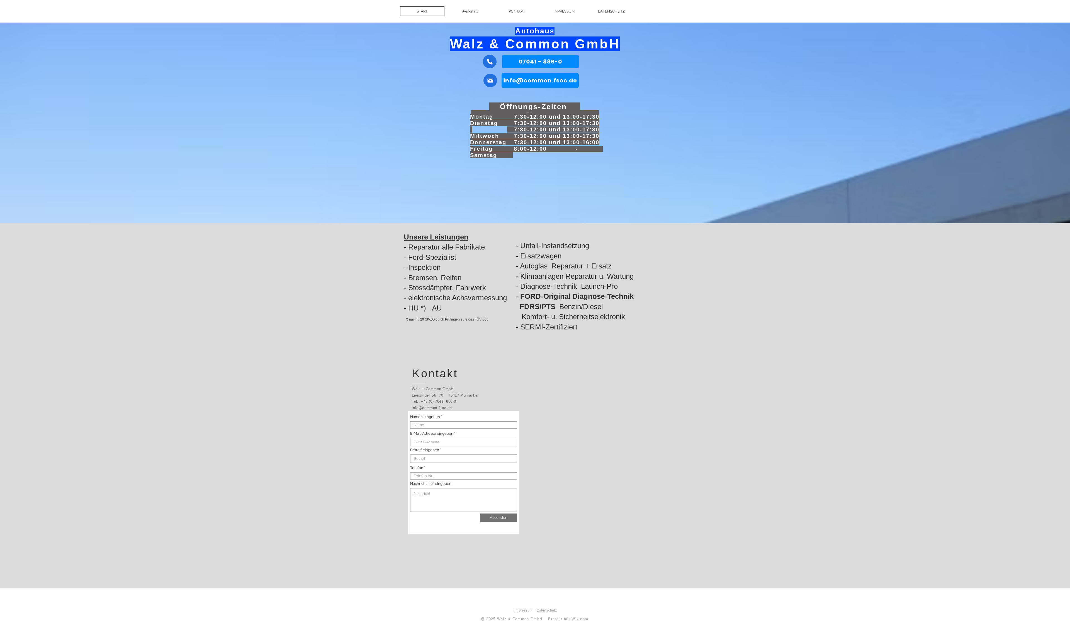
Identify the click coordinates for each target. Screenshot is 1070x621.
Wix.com (580, 619)
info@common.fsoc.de (432, 408)
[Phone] (490, 61)
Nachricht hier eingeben (430, 483)
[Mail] (490, 80)
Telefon (416, 468)
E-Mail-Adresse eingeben (431, 433)
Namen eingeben (425, 417)
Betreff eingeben (424, 450)
